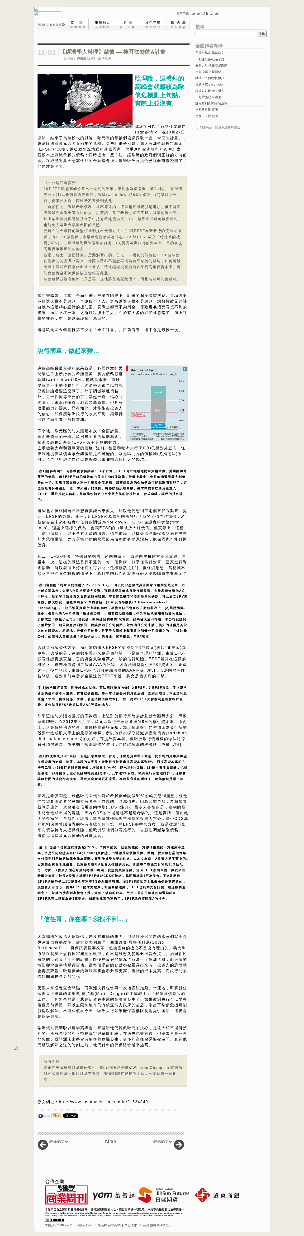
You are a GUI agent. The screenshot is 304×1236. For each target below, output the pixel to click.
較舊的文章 (162, 1142)
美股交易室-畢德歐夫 (209, 53)
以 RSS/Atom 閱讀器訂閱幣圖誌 (217, 127)
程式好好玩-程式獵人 (209, 91)
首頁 (113, 1141)
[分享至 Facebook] (44, 1117)
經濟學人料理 (86, 59)
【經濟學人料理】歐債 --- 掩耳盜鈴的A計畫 (113, 52)
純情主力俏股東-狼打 (209, 78)
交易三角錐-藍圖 (206, 109)
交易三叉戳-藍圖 (206, 116)
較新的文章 (58, 1142)
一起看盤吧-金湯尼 (208, 97)
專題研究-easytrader (209, 84)
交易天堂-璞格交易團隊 (211, 65)
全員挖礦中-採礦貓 (208, 72)
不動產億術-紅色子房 (209, 59)
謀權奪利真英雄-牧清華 (211, 103)
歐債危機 (104, 59)
